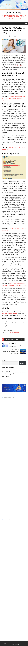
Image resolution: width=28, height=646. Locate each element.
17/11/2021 (5, 36)
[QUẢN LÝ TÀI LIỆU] (14, 9)
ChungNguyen (13, 36)
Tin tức (3, 379)
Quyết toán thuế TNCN (12, 339)
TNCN (22, 339)
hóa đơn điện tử (6, 371)
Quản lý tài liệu (5, 376)
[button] (26, 23)
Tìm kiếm (4, 360)
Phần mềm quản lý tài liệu (8, 374)
